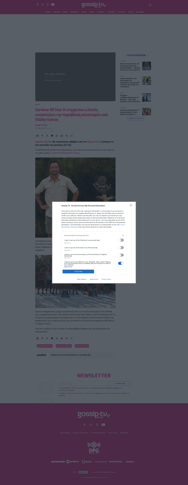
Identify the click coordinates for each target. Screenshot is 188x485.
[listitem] (94, 235)
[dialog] (94, 242)
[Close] (132, 206)
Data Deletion (81, 279)
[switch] (121, 240)
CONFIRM (78, 271)
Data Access (94, 279)
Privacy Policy (106, 279)
